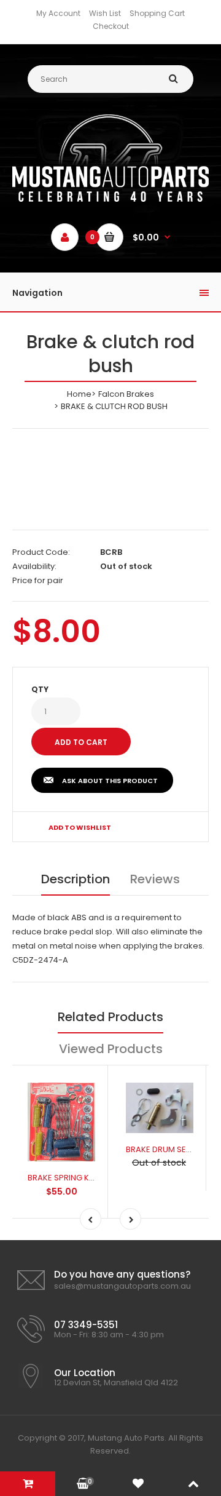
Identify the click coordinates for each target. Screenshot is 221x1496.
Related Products (110, 1016)
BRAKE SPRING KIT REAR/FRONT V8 (93, 1178)
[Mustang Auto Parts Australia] (110, 199)
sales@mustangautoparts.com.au (122, 1286)
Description (75, 879)
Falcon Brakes (126, 394)
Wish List (105, 13)
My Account (58, 13)
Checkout (111, 26)
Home (79, 394)
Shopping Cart (157, 13)
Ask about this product (110, 781)
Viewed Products (111, 1048)
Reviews (155, 879)
